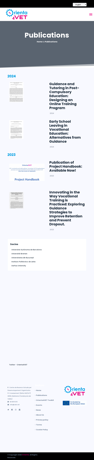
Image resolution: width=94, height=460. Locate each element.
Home (40, 41)
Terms (39, 425)
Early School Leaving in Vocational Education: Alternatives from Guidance (65, 131)
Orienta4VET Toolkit (45, 400)
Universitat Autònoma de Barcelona (26, 250)
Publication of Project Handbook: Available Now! (65, 166)
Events (39, 405)
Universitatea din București (22, 258)
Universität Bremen (19, 254)
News (38, 410)
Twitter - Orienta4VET (18, 365)
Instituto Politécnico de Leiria (23, 262)
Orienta (25, 455)
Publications (47, 35)
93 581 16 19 (13, 402)
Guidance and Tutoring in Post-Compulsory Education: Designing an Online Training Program (64, 95)
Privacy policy (42, 420)
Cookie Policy (42, 430)
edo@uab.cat (15, 405)
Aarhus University (18, 266)
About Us (40, 415)
